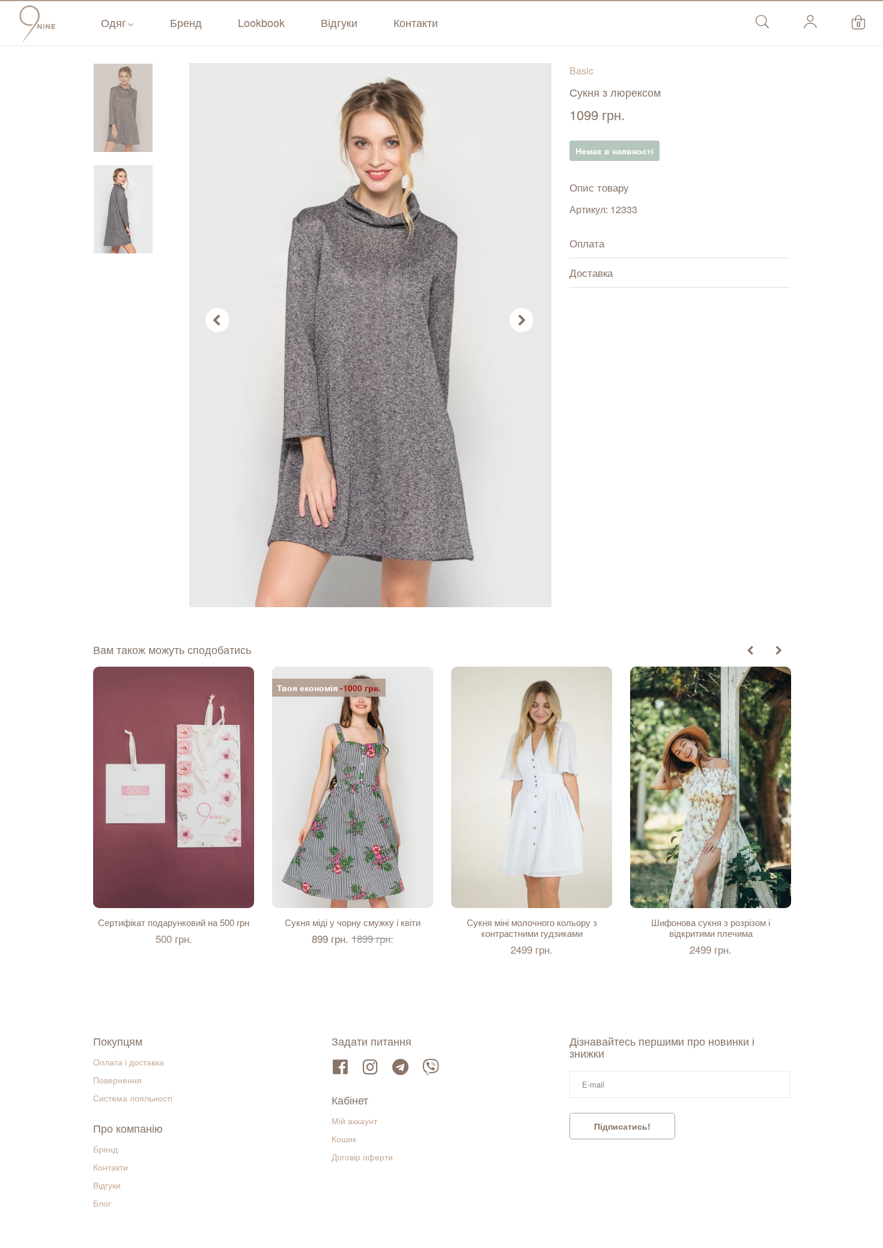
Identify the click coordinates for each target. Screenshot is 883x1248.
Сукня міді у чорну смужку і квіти (352, 922)
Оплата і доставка (128, 1062)
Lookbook (261, 22)
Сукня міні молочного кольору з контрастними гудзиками (532, 928)
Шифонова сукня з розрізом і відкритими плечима (710, 928)
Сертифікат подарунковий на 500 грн (173, 922)
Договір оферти (362, 1157)
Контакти (415, 22)
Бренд (186, 22)
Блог (102, 1203)
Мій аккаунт (354, 1121)
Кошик (344, 1139)
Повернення (117, 1080)
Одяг (113, 22)
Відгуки (339, 22)
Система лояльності (132, 1098)
